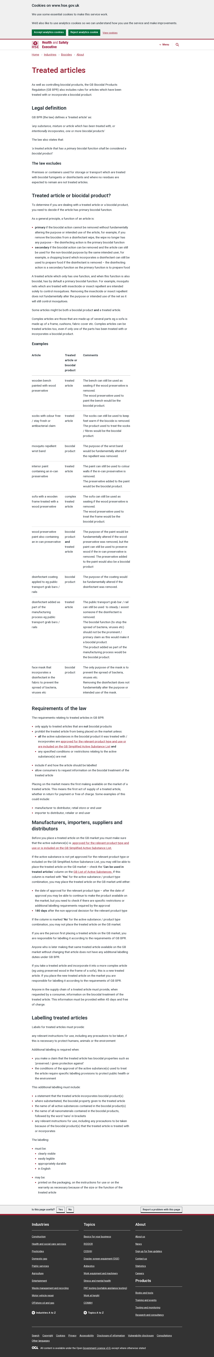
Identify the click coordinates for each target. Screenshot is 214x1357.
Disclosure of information (111, 1335)
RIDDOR (88, 1243)
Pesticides (38, 1251)
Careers (139, 1273)
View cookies (110, 32)
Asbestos (89, 1266)
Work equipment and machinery (101, 1273)
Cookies (60, 1335)
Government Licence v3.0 (96, 1348)
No (70, 1209)
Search (35, 1335)
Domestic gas (39, 1258)
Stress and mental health (97, 1280)
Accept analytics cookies (49, 32)
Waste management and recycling (50, 1288)
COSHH (88, 1251)
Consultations (164, 1335)
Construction (39, 1236)
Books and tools (144, 1292)
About (80, 54)
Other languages (41, 1340)
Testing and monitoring (147, 1307)
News (138, 1243)
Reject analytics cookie (84, 32)
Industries (50, 54)
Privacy (72, 1335)
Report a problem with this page (161, 1209)
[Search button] (177, 44)
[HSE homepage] (50, 44)
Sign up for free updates (148, 1251)
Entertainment (39, 1280)
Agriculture (38, 1273)
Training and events (146, 1300)
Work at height (91, 1295)
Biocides (66, 54)
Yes (60, 1209)
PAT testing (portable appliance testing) (105, 1288)
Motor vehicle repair (43, 1295)
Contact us (141, 1258)
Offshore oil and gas (43, 1302)
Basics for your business (97, 1236)
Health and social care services (49, 1243)
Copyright (47, 1335)
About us (140, 1236)
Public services (40, 1266)
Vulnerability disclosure (141, 1335)
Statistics (140, 1266)
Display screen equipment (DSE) (101, 1258)
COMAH (88, 1302)
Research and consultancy (149, 1314)
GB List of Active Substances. (93, 872)
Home (35, 54)
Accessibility (87, 1335)
